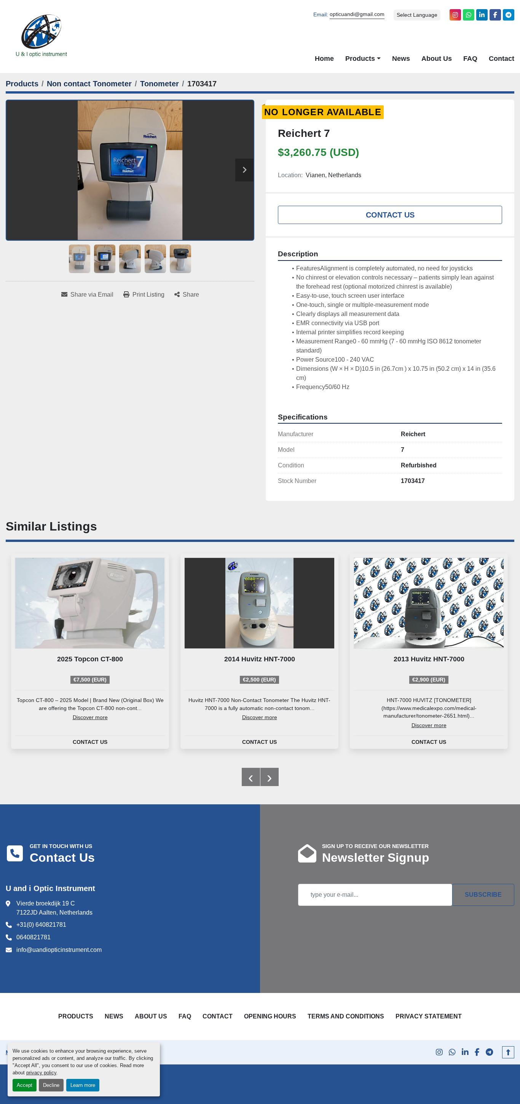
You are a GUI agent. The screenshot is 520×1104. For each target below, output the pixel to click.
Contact (501, 58)
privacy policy (41, 1072)
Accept (24, 1085)
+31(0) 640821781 (41, 924)
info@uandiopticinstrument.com (59, 950)
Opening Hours (270, 1016)
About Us (436, 58)
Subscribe (483, 894)
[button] (363, 58)
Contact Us (390, 215)
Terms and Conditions (346, 1016)
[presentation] (251, 777)
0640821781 (33, 937)
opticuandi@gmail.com (357, 14)
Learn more (82, 1085)
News (401, 58)
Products (360, 58)
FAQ (470, 58)
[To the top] (508, 1052)
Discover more (90, 717)
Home (324, 58)
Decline (51, 1085)
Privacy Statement (429, 1016)
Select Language (417, 15)
